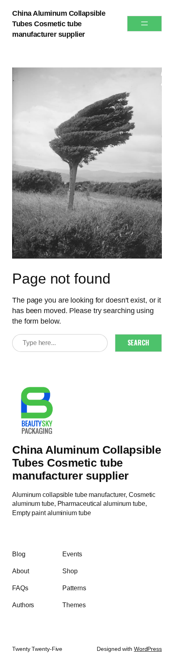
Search (138, 342)
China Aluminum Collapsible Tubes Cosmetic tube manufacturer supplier (58, 23)
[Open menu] (144, 24)
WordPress (148, 649)
